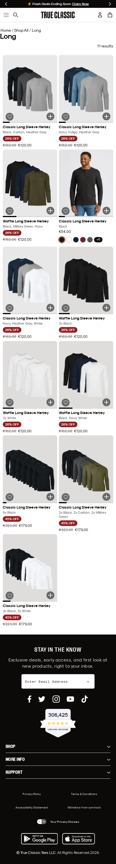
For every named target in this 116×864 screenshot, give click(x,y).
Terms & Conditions (84, 794)
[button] (110, 15)
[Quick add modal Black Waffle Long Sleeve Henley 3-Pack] (106, 308)
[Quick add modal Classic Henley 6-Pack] (106, 497)
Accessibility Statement (31, 807)
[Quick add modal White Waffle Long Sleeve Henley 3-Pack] (50, 402)
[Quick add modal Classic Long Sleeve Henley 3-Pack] (50, 116)
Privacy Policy (32, 794)
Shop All (21, 30)
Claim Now (80, 4)
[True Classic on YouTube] (70, 699)
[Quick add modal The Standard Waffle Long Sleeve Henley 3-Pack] (106, 402)
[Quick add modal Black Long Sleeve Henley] (106, 211)
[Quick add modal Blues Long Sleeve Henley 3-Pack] (106, 116)
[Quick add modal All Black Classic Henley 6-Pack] (50, 497)
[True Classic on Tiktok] (84, 699)
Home (6, 30)
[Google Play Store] (39, 838)
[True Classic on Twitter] (42, 699)
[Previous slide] (6, 4)
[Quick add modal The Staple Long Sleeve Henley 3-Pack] (50, 211)
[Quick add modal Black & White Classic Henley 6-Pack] (50, 595)
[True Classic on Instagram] (56, 699)
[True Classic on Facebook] (29, 699)
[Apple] (78, 838)
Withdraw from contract (84, 807)
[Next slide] (110, 4)
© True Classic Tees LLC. (36, 852)
